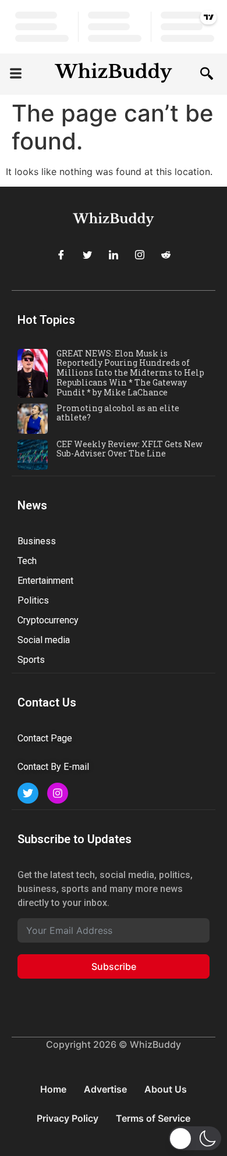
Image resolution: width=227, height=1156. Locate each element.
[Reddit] (166, 255)
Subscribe (113, 966)
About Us (165, 1089)
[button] (16, 74)
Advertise (105, 1089)
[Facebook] (61, 255)
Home (53, 1089)
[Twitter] (87, 255)
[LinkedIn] (113, 255)
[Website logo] (113, 74)
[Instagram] (139, 255)
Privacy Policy (67, 1118)
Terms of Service (153, 1118)
